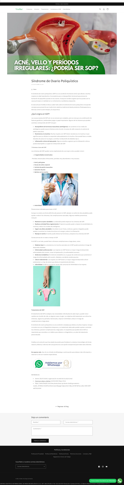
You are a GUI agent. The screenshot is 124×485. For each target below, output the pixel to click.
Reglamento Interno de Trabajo (62, 457)
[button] (100, 9)
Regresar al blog (63, 406)
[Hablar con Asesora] (52, 371)
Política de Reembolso (51, 454)
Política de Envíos (64, 454)
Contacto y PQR (87, 454)
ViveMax (21, 478)
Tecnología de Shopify (28, 478)
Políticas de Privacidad (37, 454)
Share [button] (34, 89)
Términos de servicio (75, 454)
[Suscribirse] (44, 466)
